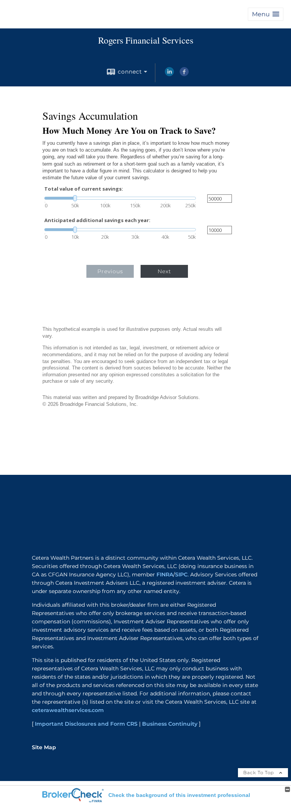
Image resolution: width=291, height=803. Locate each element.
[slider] (120, 198)
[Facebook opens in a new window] (184, 74)
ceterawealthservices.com (68, 710)
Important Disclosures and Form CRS (86, 723)
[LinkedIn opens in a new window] (169, 74)
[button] (265, 14)
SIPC (181, 574)
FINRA (164, 574)
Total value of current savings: (83, 188)
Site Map (44, 747)
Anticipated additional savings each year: (97, 220)
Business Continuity (169, 723)
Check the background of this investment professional (179, 795)
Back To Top (259, 772)
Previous (110, 271)
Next (164, 271)
